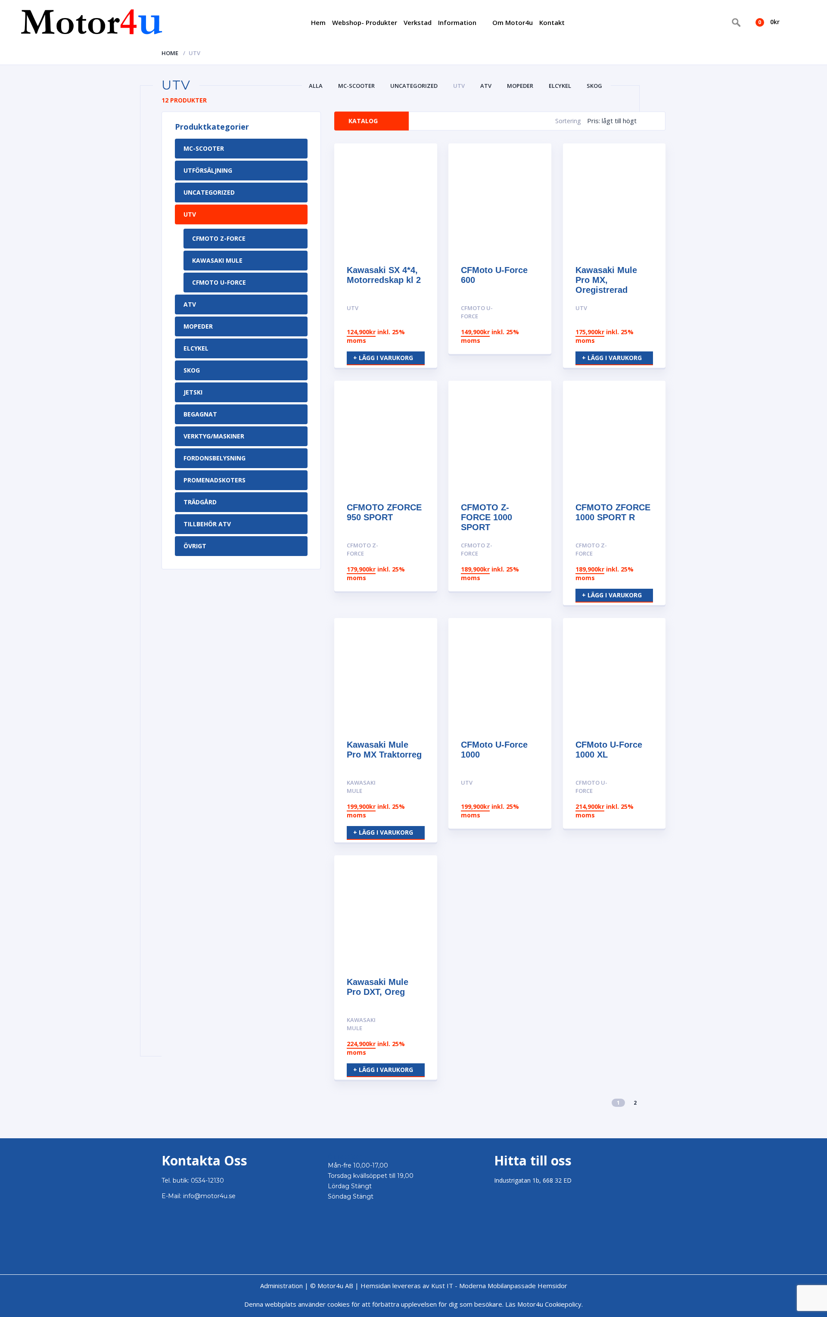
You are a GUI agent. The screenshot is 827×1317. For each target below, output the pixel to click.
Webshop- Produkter (364, 22)
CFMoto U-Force (219, 282)
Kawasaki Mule (217, 260)
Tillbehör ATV (207, 524)
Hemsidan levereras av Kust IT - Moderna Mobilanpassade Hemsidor (464, 1285)
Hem (318, 22)
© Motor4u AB (330, 1285)
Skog (594, 86)
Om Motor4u (512, 22)
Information (457, 22)
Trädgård (200, 502)
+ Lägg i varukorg (383, 358)
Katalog (363, 121)
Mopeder (520, 86)
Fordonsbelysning (214, 458)
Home (170, 53)
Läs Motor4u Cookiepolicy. (544, 1304)
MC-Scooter (356, 86)
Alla (316, 86)
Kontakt (552, 22)
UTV (459, 86)
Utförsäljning (207, 170)
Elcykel (560, 86)
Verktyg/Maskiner (213, 436)
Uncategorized (414, 86)
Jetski (192, 392)
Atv (485, 86)
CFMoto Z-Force (219, 238)
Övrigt (194, 546)
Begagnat (200, 414)
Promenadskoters (214, 480)
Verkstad (418, 22)
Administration (281, 1285)
